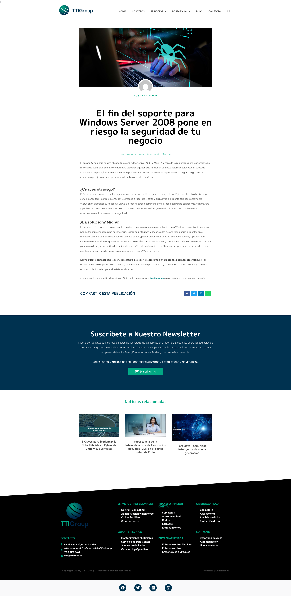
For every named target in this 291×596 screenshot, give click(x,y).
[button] (229, 11)
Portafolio (179, 11)
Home (122, 11)
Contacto (215, 11)
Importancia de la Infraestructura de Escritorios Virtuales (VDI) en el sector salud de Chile (145, 447)
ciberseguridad (207, 504)
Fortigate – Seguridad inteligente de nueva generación (192, 449)
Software (203, 532)
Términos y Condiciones (216, 570)
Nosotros (138, 11)
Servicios (157, 11)
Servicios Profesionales (135, 504)
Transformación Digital (170, 505)
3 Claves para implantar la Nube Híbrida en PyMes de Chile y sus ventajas (99, 445)
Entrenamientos (170, 538)
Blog (199, 11)
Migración (166, 154)
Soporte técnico (129, 532)
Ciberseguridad (154, 154)
